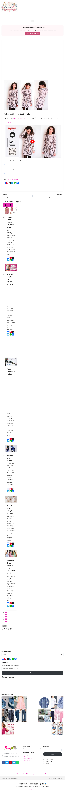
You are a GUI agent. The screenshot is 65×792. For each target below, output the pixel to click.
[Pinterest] (5, 629)
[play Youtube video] (32, 141)
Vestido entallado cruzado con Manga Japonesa (10, 222)
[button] (32, 21)
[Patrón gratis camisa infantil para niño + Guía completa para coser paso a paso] (57, 702)
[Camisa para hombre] (44, 702)
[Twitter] (7, 762)
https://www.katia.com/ (13, 179)
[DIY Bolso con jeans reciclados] (8, 702)
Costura (6, 188)
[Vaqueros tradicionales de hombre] (20, 715)
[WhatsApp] (3, 629)
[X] (7, 629)
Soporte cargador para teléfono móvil (11, 196)
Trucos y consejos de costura (11, 371)
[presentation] (11, 210)
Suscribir (32, 673)
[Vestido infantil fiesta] (20, 702)
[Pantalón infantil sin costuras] (57, 715)
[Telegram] (9, 629)
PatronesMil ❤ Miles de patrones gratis (55, 778)
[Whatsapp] (17, 762)
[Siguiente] (10, 205)
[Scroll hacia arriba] (63, 785)
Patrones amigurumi (31, 774)
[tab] (6, 612)
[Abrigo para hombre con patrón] (8, 715)
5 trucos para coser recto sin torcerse (54, 196)
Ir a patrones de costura (32, 33)
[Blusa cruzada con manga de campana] (57, 728)
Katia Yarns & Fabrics (12, 122)
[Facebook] (11, 629)
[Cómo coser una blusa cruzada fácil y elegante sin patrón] (8, 728)
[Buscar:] (32, 654)
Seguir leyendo (33, 789)
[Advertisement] (42, 9)
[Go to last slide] (5, 205)
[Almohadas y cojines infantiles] (44, 715)
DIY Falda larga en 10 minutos (10, 458)
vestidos (11, 188)
